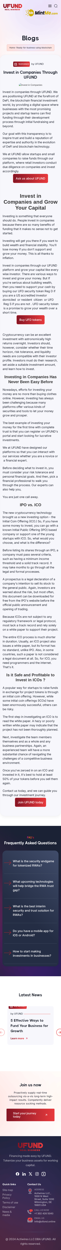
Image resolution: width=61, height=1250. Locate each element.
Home (12, 47)
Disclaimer (8, 1207)
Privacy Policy (7, 1196)
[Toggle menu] (50, 6)
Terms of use (10, 1202)
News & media (7, 1213)
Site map (7, 1190)
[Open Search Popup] (56, 6)
